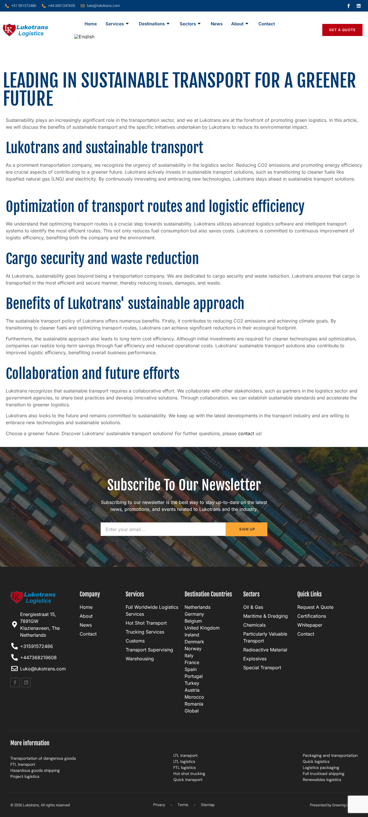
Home (91, 23)
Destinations (152, 23)
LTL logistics (184, 761)
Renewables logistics (322, 779)
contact (246, 433)
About (237, 23)
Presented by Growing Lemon (334, 805)
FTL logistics (184, 767)
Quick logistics (316, 761)
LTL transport (185, 755)
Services (115, 23)
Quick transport (187, 779)
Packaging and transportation (330, 755)
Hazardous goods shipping (35, 770)
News (217, 23)
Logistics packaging (321, 767)
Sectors (188, 23)
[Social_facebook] (348, 5)
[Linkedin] (358, 5)
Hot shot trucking (189, 773)
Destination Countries (208, 594)
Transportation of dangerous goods (43, 758)
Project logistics (24, 776)
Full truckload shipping (323, 773)
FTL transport (22, 764)
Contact (266, 23)
